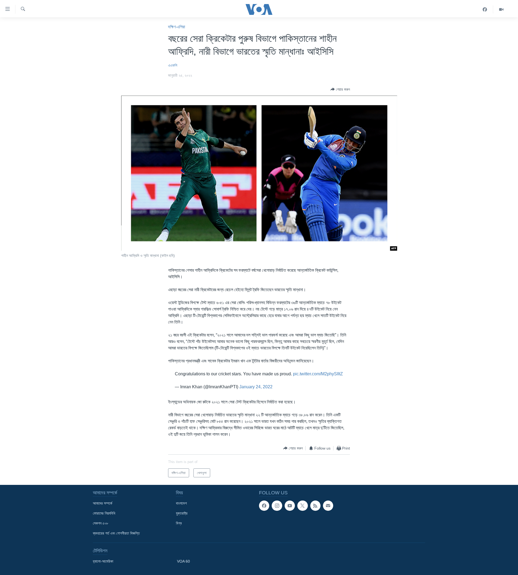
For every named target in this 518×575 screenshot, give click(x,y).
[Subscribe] (328, 506)
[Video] (501, 9)
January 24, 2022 (255, 387)
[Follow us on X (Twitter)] (302, 506)
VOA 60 (183, 561)
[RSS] (315, 506)
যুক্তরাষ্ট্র (182, 513)
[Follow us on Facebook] (264, 506)
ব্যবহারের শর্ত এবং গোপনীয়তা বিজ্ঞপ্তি (116, 533)
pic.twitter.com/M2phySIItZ (318, 374)
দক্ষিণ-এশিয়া (176, 27)
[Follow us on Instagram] (277, 506)
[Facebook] (485, 9)
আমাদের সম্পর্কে (102, 503)
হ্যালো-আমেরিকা (103, 561)
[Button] (340, 89)
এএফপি (172, 65)
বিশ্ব (179, 523)
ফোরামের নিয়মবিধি (104, 513)
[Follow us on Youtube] (290, 506)
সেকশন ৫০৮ (100, 523)
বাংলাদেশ (181, 503)
